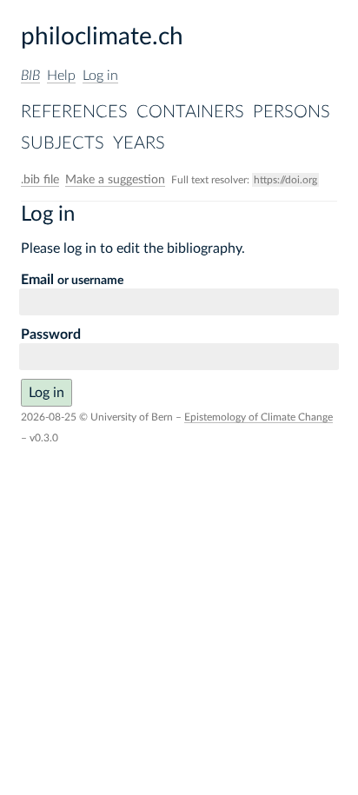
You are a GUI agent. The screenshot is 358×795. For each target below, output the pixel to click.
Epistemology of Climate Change (258, 417)
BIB (30, 76)
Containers (190, 112)
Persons (291, 112)
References (74, 112)
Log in (100, 76)
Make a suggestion (115, 180)
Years (139, 143)
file (40, 180)
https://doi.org (285, 180)
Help (61, 76)
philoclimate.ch (102, 36)
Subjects (62, 143)
